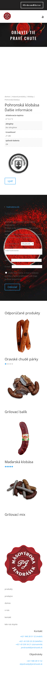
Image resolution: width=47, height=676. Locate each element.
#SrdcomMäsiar (32, 5)
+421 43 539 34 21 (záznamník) (29, 644)
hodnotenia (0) (13, 207)
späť (10, 181)
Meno (8, 260)
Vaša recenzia (11, 247)
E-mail (8, 266)
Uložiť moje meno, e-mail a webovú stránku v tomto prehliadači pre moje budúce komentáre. (22, 276)
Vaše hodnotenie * (13, 243)
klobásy (31, 96)
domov (7, 96)
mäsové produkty (19, 96)
